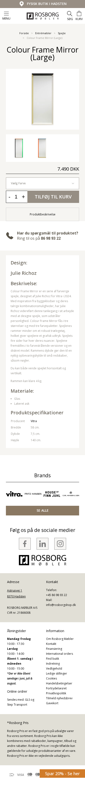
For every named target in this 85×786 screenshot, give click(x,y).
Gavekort (52, 703)
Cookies (51, 678)
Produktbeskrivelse (42, 214)
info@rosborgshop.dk (61, 605)
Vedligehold (54, 669)
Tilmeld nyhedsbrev (59, 698)
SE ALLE (43, 510)
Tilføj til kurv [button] (53, 196)
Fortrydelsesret (56, 688)
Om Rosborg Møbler (60, 639)
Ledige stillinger (56, 673)
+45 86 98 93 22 (56, 595)
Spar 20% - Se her (62, 773)
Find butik (52, 659)
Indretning (53, 664)
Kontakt (51, 644)
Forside (24, 33)
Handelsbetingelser (59, 683)
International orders (59, 654)
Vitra (34, 421)
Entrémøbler (43, 33)
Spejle (62, 33)
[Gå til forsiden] (43, 16)
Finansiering (54, 649)
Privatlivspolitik (56, 693)
